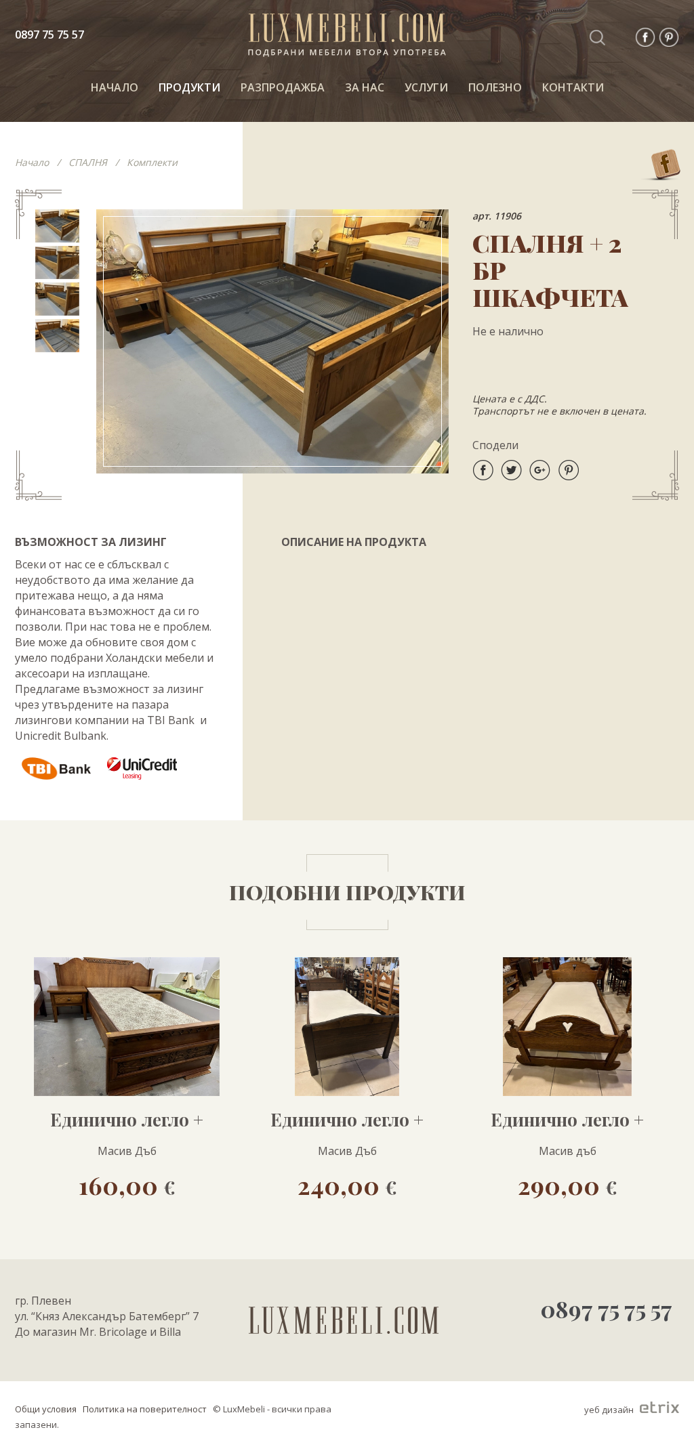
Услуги (426, 87)
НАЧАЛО (114, 87)
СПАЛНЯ (87, 162)
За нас (364, 87)
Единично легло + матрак (126, 1120)
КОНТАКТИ (573, 87)
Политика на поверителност (145, 1409)
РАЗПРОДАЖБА (283, 87)
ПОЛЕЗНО (495, 87)
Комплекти (152, 162)
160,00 (127, 1184)
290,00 (567, 1184)
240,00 (347, 1184)
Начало (32, 162)
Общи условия (46, 1409)
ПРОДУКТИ (189, 87)
